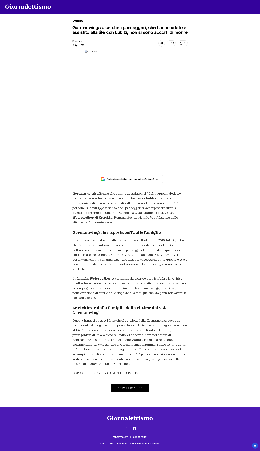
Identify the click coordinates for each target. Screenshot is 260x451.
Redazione (77, 41)
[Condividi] (161, 43)
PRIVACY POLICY (120, 437)
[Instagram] (125, 428)
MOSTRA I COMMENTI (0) (130, 388)
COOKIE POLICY (140, 437)
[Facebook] (135, 428)
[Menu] (252, 6)
